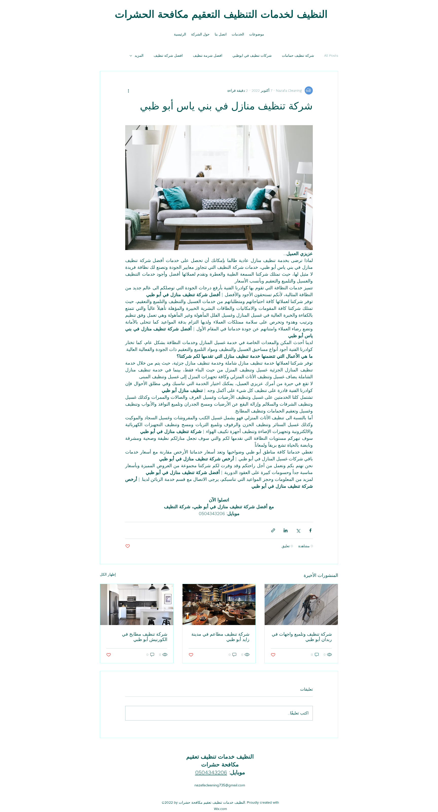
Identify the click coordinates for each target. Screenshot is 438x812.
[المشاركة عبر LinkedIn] (285, 530)
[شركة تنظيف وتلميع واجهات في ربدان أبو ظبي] (301, 604)
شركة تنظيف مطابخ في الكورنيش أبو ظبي (144, 636)
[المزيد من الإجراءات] (128, 90)
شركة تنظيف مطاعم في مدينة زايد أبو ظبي (220, 636)
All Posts (331, 55)
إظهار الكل (108, 574)
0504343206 (211, 772)
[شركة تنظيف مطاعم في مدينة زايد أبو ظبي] (219, 604)
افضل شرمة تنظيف (207, 55)
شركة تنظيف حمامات (298, 55)
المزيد (139, 55)
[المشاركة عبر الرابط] (273, 530)
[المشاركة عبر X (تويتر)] (298, 530)
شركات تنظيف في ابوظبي (252, 55)
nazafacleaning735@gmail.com (219, 785)
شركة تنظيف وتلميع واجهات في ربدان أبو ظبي (302, 636)
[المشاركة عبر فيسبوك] (310, 530)
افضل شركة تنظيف (168, 55)
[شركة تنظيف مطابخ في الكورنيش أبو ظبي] (136, 604)
